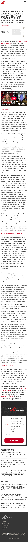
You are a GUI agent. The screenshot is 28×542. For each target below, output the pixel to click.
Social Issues (15, 33)
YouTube (23, 388)
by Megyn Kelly (5, 25)
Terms (4, 529)
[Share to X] (24, 28)
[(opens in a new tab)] (4, 534)
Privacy (5, 527)
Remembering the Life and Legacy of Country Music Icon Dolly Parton (13, 454)
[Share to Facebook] (24, 32)
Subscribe (5, 525)
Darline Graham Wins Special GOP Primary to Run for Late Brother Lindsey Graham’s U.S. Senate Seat (13, 463)
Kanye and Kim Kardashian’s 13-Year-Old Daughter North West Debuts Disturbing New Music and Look (13, 473)
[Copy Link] (24, 36)
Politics (16, 30)
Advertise (5, 523)
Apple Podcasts (6, 390)
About (4, 522)
